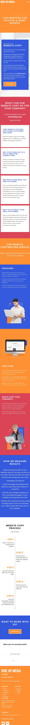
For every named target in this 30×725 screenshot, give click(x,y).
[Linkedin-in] (7, 723)
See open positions (7, 677)
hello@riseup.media (8, 719)
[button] (28, 2)
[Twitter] (3, 723)
